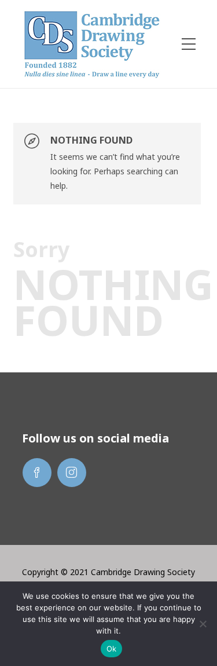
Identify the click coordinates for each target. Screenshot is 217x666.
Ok (111, 648)
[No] (202, 624)
